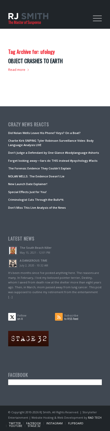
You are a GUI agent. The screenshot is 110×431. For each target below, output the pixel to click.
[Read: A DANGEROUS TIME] (12, 263)
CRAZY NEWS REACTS (28, 124)
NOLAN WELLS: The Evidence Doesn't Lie (36, 176)
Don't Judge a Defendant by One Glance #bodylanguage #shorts (53, 153)
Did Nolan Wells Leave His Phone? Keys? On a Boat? (44, 133)
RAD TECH (95, 417)
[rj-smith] (45, 18)
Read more (16, 69)
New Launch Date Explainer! (27, 184)
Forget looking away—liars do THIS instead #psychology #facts (52, 160)
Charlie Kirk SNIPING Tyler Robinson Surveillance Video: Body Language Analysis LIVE (51, 143)
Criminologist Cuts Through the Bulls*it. (36, 200)
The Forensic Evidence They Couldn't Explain (39, 168)
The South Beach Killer (36, 248)
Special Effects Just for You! (27, 192)
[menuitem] (95, 18)
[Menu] (95, 18)
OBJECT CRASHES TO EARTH (35, 61)
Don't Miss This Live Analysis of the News (37, 207)
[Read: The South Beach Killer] (12, 250)
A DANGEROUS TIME (33, 260)
